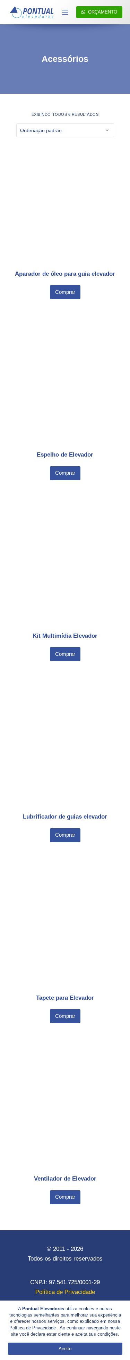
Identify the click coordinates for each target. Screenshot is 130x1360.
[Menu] (65, 12)
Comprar (65, 292)
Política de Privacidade (32, 1327)
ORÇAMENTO (102, 12)
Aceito (65, 1348)
